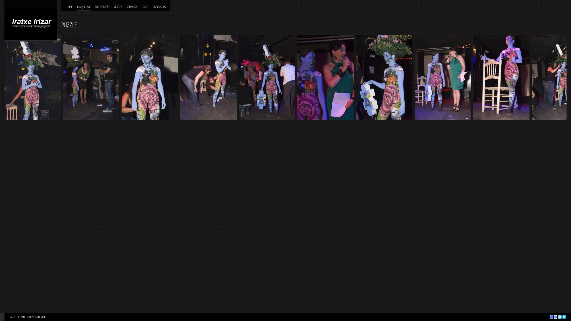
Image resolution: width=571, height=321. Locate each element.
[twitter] (560, 317)
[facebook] (551, 317)
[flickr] (555, 317)
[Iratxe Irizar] (30, 20)
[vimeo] (564, 317)
